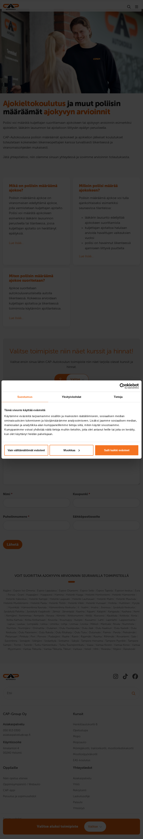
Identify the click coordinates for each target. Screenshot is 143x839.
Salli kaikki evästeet (116, 450)
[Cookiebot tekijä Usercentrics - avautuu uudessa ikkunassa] (122, 386)
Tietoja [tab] (118, 396)
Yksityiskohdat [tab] (71, 396)
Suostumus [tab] (24, 396)
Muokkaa (69, 450)
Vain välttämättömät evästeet (26, 450)
